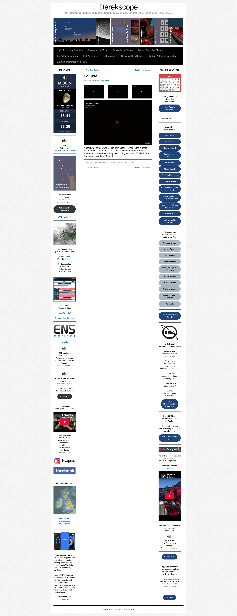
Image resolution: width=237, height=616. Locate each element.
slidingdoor (74, 31)
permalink (131, 162)
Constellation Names (123, 50)
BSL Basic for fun (64, 383)
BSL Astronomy (90, 55)
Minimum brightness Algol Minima (170, 206)
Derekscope (118, 7)
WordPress (114, 609)
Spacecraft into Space (132, 55)
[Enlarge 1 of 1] (100, 88)
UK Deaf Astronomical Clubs (162, 55)
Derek (107, 80)
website (65, 342)
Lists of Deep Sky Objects (150, 50)
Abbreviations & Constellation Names (169, 197)
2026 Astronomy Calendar (70, 50)
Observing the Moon (98, 50)
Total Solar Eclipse (92, 70)
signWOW (64, 600)
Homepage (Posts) (109, 162)
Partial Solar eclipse (143, 70)
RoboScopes (109, 55)
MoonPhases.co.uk (65, 131)
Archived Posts (165, 119)
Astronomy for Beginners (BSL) (72, 61)
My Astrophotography (67, 55)
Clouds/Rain (64, 257)
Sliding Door (126, 609)
